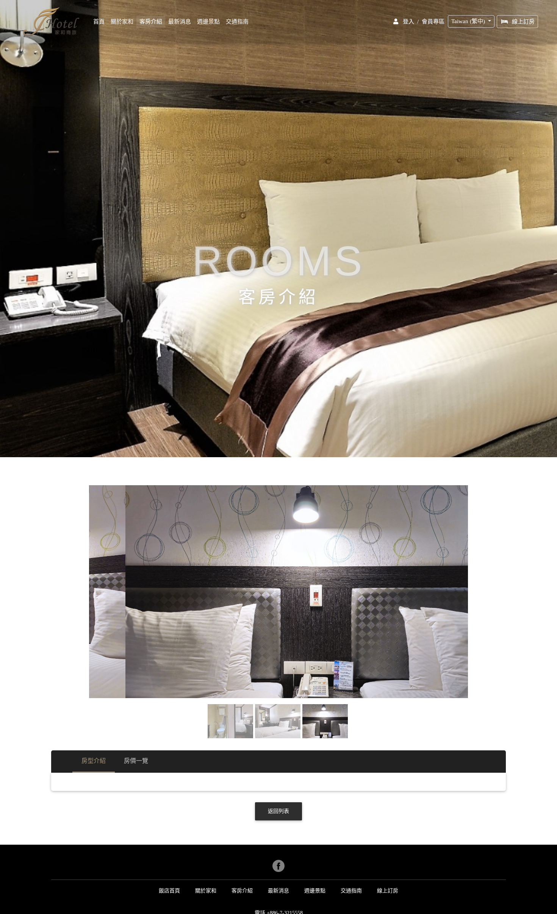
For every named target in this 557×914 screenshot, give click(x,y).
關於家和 (122, 22)
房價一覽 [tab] (136, 761)
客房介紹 (150, 22)
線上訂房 (523, 22)
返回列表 (278, 811)
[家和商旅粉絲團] (278, 866)
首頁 (100, 21)
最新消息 (179, 22)
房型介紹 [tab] (93, 761)
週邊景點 (208, 22)
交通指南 (237, 22)
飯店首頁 (169, 891)
